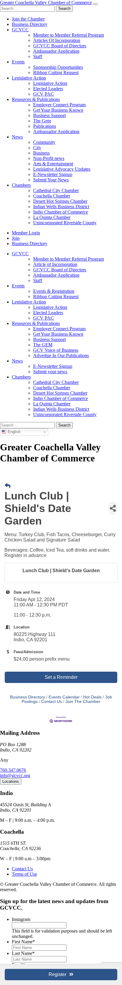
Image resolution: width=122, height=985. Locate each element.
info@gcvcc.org (15, 775)
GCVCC (20, 29)
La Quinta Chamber (51, 217)
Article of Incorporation (55, 264)
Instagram (21, 919)
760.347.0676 (13, 770)
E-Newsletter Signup (52, 174)
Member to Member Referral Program (68, 35)
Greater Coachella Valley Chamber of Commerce (46, 2)
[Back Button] (7, 486)
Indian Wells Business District (61, 206)
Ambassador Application (56, 51)
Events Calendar (64, 697)
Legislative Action (29, 77)
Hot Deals (92, 697)
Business (41, 152)
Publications (44, 126)
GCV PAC (43, 94)
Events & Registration (53, 291)
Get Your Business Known (58, 110)
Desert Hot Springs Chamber (60, 201)
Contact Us (51, 701)
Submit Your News (51, 179)
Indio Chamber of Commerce (60, 211)
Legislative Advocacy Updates (61, 169)
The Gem (42, 120)
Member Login (26, 232)
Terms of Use (24, 874)
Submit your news (50, 371)
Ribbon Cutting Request (55, 72)
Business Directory (29, 24)
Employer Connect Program (59, 104)
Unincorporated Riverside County (65, 222)
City (37, 147)
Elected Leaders (48, 88)
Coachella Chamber (51, 195)
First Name (23, 941)
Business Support (49, 115)
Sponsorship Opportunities (58, 67)
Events (18, 61)
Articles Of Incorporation (56, 40)
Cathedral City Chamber (56, 190)
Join (16, 238)
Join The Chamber (82, 701)
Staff (37, 56)
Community (44, 142)
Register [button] (57, 974)
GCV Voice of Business (55, 350)
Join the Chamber (28, 18)
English (13, 432)
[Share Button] (113, 508)
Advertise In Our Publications (61, 355)
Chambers (21, 185)
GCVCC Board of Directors (59, 45)
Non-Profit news (48, 158)
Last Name (23, 953)
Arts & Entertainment (53, 163)
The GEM (42, 344)
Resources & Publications (36, 99)
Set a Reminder (61, 677)
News (17, 136)
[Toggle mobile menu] (95, 4)
